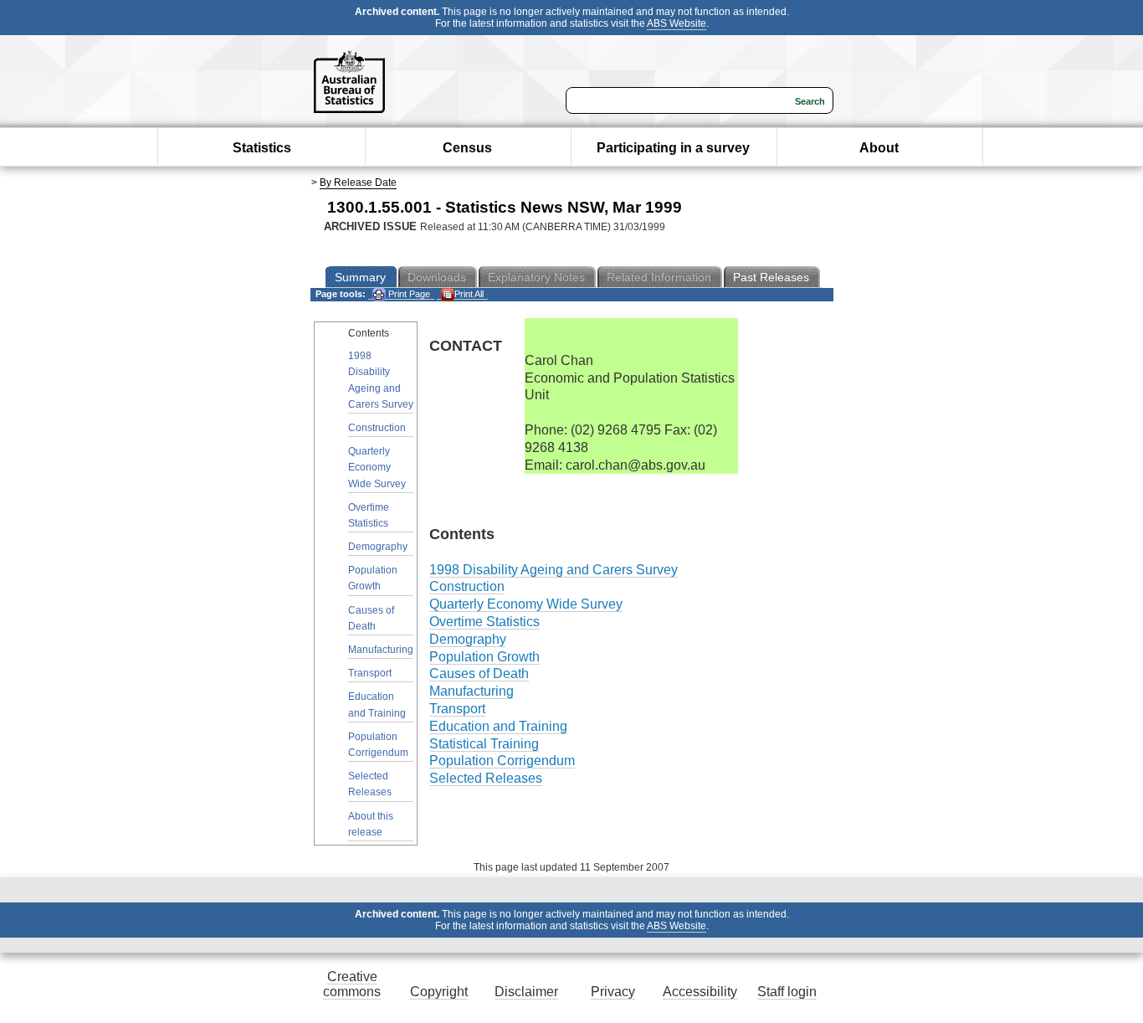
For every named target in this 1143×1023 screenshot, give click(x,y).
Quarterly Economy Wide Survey (377, 467)
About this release (370, 824)
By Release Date (358, 182)
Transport (370, 673)
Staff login (787, 991)
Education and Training (377, 704)
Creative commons (352, 984)
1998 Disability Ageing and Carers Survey (380, 380)
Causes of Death (371, 618)
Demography (377, 547)
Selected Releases (370, 784)
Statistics (262, 148)
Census (467, 148)
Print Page (408, 294)
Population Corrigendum (378, 744)
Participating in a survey (673, 148)
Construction (377, 428)
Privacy (613, 991)
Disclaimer (526, 991)
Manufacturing (380, 649)
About (879, 148)
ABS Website (676, 23)
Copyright (439, 991)
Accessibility (700, 991)
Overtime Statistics (368, 515)
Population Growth (372, 578)
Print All (469, 294)
